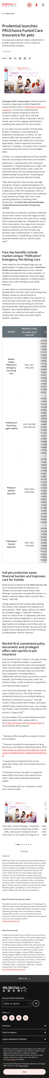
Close (24, 1072)
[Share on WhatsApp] (25, 58)
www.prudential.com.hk (10, 921)
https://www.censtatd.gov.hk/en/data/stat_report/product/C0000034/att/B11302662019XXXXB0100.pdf (24, 753)
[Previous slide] (15, 844)
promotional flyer (34, 723)
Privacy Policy (11, 1059)
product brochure (14, 723)
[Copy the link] (29, 58)
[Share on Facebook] (20, 58)
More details (23, 1065)
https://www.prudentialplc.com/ (13, 969)
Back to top (23, 978)
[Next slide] (31, 844)
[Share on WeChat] (10, 58)
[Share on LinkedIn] (15, 58)
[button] (37, 5)
